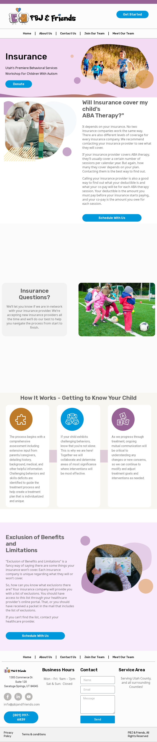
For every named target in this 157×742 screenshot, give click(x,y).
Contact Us (68, 33)
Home (27, 33)
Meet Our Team (123, 33)
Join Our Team (94, 33)
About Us (45, 33)
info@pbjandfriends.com (22, 704)
